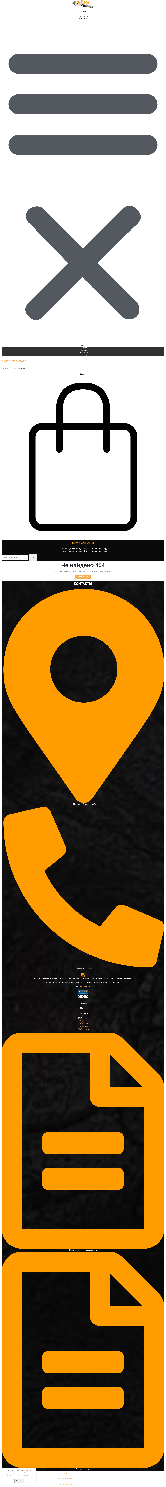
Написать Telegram (67, 1484)
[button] (83, 183)
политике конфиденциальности (19, 1475)
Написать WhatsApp (66, 1478)
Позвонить (66, 1473)
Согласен (19, 1481)
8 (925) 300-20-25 (14, 361)
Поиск (33, 557)
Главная (84, 348)
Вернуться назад (83, 577)
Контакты (84, 352)
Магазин (84, 350)
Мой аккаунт (84, 18)
